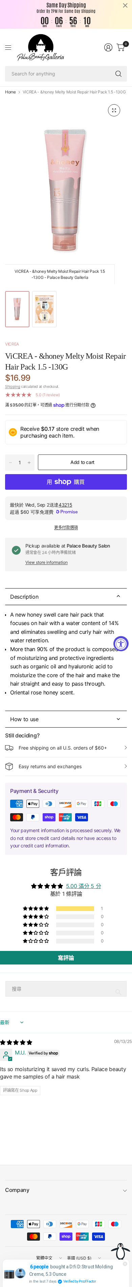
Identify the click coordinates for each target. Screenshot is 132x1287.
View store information (46, 562)
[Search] (118, 74)
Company (17, 1189)
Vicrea (12, 344)
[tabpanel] (66, 658)
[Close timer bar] (125, 5)
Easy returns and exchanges (50, 766)
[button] (36, 908)
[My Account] (108, 47)
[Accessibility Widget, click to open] (121, 643)
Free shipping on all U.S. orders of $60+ (63, 748)
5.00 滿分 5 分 (83, 886)
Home (10, 92)
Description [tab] (25, 596)
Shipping (12, 386)
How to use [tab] (25, 719)
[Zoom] (114, 110)
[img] (16, 1042)
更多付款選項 (66, 527)
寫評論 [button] (66, 957)
